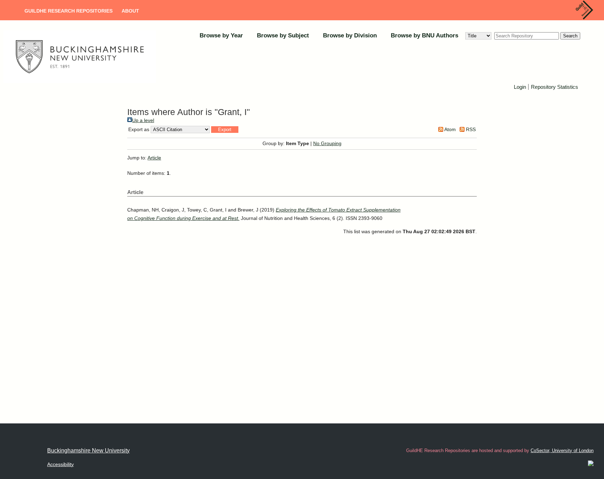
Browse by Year (221, 35)
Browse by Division (350, 35)
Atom (449, 129)
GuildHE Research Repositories (68, 11)
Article (154, 157)
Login (520, 87)
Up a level (143, 120)
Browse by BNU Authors (424, 35)
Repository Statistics (554, 87)
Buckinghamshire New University (88, 450)
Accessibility (60, 464)
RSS (470, 129)
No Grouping (327, 143)
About (130, 11)
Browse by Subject (283, 35)
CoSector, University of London (562, 450)
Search (570, 35)
